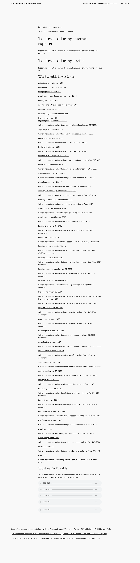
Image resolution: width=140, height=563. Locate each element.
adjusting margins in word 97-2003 (52, 121)
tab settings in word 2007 (49, 400)
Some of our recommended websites (26, 529)
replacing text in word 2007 (49, 342)
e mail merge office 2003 (48, 438)
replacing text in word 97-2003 (51, 331)
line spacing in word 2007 (48, 299)
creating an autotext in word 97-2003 (53, 208)
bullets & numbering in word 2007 (52, 164)
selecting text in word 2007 (49, 362)
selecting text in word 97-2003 (51, 351)
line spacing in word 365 (48, 118)
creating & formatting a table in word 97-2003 (57, 191)
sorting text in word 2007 (48, 380)
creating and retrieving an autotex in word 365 (57, 96)
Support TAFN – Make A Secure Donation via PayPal (84, 534)
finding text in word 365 (48, 100)
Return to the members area (49, 27)
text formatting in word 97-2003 (51, 411)
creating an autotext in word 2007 (52, 217)
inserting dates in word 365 (49, 109)
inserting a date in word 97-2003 (52, 246)
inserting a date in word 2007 (50, 258)
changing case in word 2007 (50, 182)
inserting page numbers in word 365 (53, 114)
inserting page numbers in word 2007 (53, 280)
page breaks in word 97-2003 (50, 308)
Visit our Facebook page (53, 529)
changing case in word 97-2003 (51, 173)
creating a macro (45, 429)
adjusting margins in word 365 (50, 83)
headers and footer (46, 447)
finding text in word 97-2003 (50, 226)
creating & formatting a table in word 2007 (55, 200)
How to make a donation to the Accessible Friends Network (36, 534)
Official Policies (87, 529)
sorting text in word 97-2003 (50, 371)
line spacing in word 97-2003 (50, 292)
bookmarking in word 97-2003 (50, 138)
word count (43, 455)
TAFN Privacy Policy (103, 529)
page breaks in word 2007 (49, 319)
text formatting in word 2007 (50, 420)
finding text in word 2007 (48, 237)
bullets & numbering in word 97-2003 (53, 156)
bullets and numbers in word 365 (52, 87)
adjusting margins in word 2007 (51, 129)
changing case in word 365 (49, 92)
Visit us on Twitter (71, 529)
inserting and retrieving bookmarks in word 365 (57, 105)
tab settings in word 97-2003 (50, 389)
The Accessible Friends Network (26, 3)
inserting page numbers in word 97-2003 (55, 269)
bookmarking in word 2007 (49, 147)
